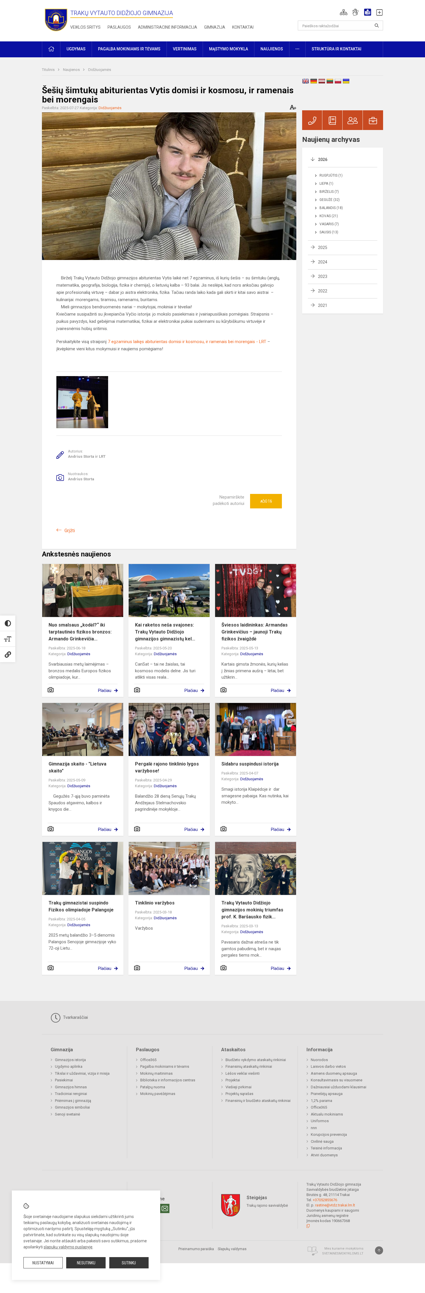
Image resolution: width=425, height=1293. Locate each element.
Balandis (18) (331, 208)
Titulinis (49, 69)
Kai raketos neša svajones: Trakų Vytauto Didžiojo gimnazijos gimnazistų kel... (165, 632)
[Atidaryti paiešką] (377, 25)
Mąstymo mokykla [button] (228, 49)
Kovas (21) (328, 216)
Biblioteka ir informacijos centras (167, 1080)
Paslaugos (119, 27)
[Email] (164, 1208)
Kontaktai (243, 27)
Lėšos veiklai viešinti (243, 1073)
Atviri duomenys (324, 1155)
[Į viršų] (379, 1250)
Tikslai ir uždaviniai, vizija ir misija (82, 1073)
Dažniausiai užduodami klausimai (338, 1087)
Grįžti (69, 530)
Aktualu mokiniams (327, 1114)
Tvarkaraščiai (75, 1017)
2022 (322, 291)
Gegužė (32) (329, 200)
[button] (344, 12)
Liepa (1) (326, 184)
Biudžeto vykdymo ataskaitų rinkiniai (256, 1060)
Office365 (148, 1060)
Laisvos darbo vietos (328, 1066)
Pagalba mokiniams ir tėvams (164, 1066)
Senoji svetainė (67, 1114)
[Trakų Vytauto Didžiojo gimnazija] (56, 19)
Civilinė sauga (322, 1141)
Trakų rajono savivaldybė (267, 1205)
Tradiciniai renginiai (71, 1093)
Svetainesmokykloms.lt (342, 1253)
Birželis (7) (329, 192)
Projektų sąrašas (239, 1093)
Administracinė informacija (167, 27)
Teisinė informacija (326, 1148)
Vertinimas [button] (185, 49)
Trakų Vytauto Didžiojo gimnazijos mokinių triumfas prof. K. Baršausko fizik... (252, 910)
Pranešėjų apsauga (327, 1093)
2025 (322, 247)
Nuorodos (319, 1060)
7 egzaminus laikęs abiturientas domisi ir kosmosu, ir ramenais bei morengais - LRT (187, 341)
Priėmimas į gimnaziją (73, 1100)
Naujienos (72, 69)
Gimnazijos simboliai (72, 1107)
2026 (322, 159)
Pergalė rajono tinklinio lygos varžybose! (167, 767)
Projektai (233, 1080)
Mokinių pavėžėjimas (157, 1093)
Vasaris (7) (329, 224)
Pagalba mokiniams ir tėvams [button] (129, 49)
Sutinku (129, 1263)
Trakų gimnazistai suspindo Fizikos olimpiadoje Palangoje (81, 906)
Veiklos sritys (85, 27)
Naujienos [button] (271, 49)
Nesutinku (86, 1263)
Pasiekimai (64, 1080)
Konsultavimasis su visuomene (336, 1080)
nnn (314, 1128)
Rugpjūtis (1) (331, 175)
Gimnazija (214, 27)
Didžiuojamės (99, 69)
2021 (322, 305)
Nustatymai (43, 1263)
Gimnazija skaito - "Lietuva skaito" (77, 767)
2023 (322, 276)
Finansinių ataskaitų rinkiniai (249, 1066)
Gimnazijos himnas (71, 1087)
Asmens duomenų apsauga (334, 1073)
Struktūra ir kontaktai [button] (336, 49)
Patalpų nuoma (152, 1087)
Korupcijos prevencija (329, 1134)
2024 (322, 262)
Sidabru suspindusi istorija (250, 764)
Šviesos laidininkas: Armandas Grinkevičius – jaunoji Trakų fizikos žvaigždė (254, 632)
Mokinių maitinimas (156, 1073)
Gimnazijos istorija (70, 1060)
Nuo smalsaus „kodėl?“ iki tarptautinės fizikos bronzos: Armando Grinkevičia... (80, 632)
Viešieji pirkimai (239, 1087)
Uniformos (320, 1121)
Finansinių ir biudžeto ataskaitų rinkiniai (258, 1100)
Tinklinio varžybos (155, 903)
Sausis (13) (328, 232)
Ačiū (266, 501)
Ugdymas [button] (76, 49)
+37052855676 (325, 1200)
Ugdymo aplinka (68, 1066)
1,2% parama (321, 1100)
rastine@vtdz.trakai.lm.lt (335, 1205)
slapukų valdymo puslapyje (68, 1247)
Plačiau (104, 690)
